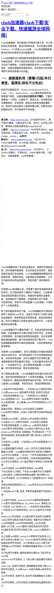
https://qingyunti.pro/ (20, 120)
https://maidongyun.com (21, 139)
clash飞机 (28, 3)
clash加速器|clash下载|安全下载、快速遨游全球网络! (25, 29)
